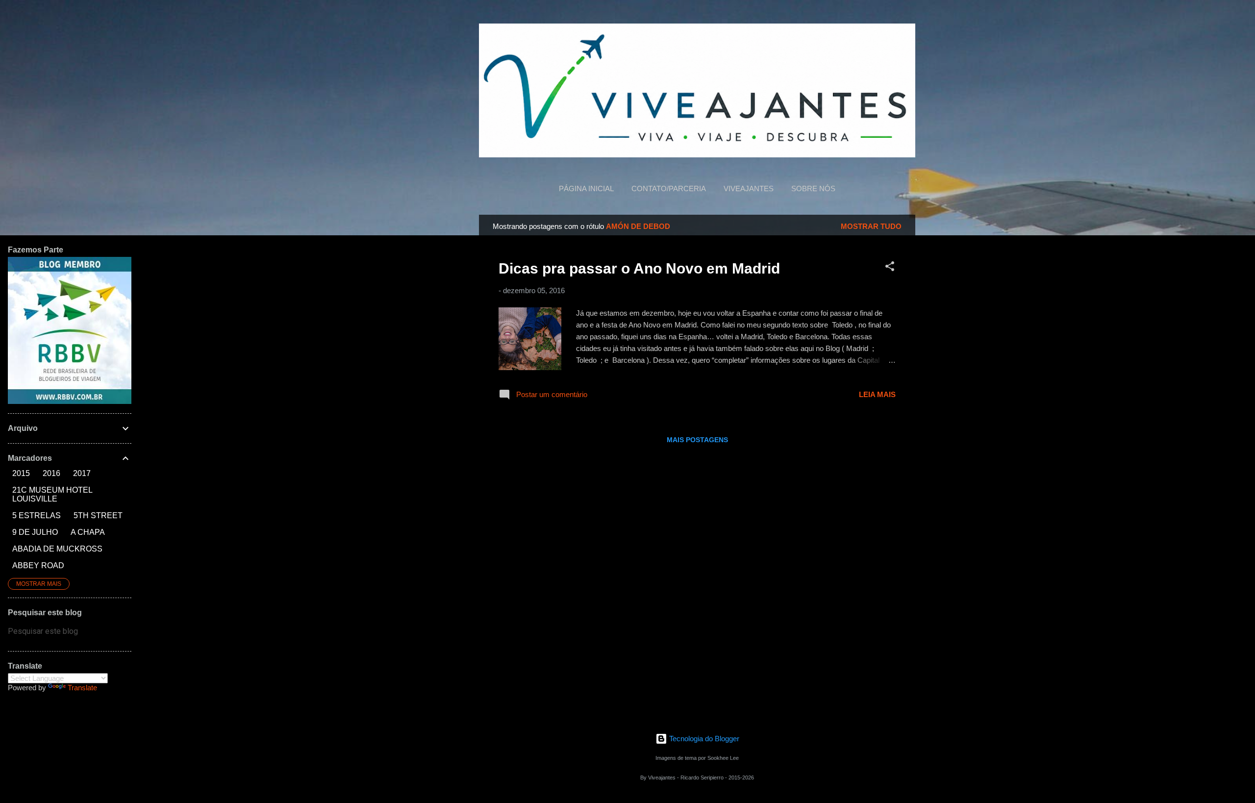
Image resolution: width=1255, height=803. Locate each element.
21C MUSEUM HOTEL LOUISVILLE (52, 494)
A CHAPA (88, 532)
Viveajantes (749, 188)
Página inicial (586, 188)
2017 (82, 473)
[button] (890, 268)
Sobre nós (813, 188)
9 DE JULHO (35, 532)
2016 (51, 473)
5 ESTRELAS (36, 515)
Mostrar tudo (871, 226)
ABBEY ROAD (38, 565)
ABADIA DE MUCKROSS (57, 549)
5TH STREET (98, 515)
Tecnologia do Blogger (703, 738)
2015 (21, 473)
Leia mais (877, 394)
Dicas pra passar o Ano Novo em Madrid (639, 268)
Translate (82, 687)
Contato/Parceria (668, 188)
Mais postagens (697, 440)
